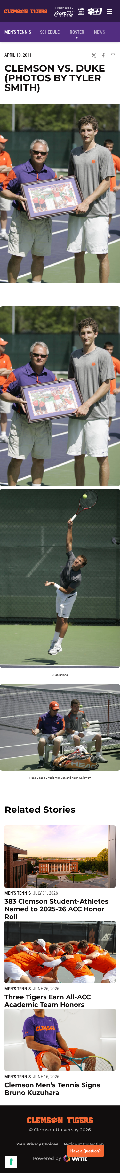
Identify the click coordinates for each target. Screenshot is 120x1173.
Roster (77, 32)
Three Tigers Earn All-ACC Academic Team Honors (47, 1001)
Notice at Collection (84, 1144)
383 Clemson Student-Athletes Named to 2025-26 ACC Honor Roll (56, 909)
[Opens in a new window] (94, 11)
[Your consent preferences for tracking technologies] (11, 1162)
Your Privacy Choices (37, 1144)
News (99, 32)
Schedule (81, 11)
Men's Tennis (17, 893)
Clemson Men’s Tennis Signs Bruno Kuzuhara (52, 1089)
